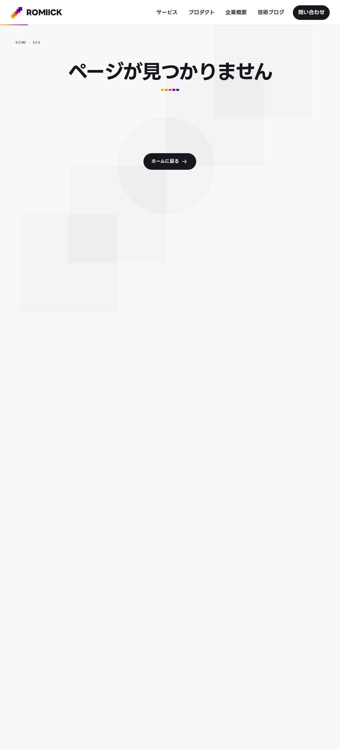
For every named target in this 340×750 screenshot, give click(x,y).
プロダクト (202, 12)
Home (21, 42)
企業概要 (236, 12)
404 (37, 42)
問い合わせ (311, 12)
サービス (167, 12)
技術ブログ (271, 12)
